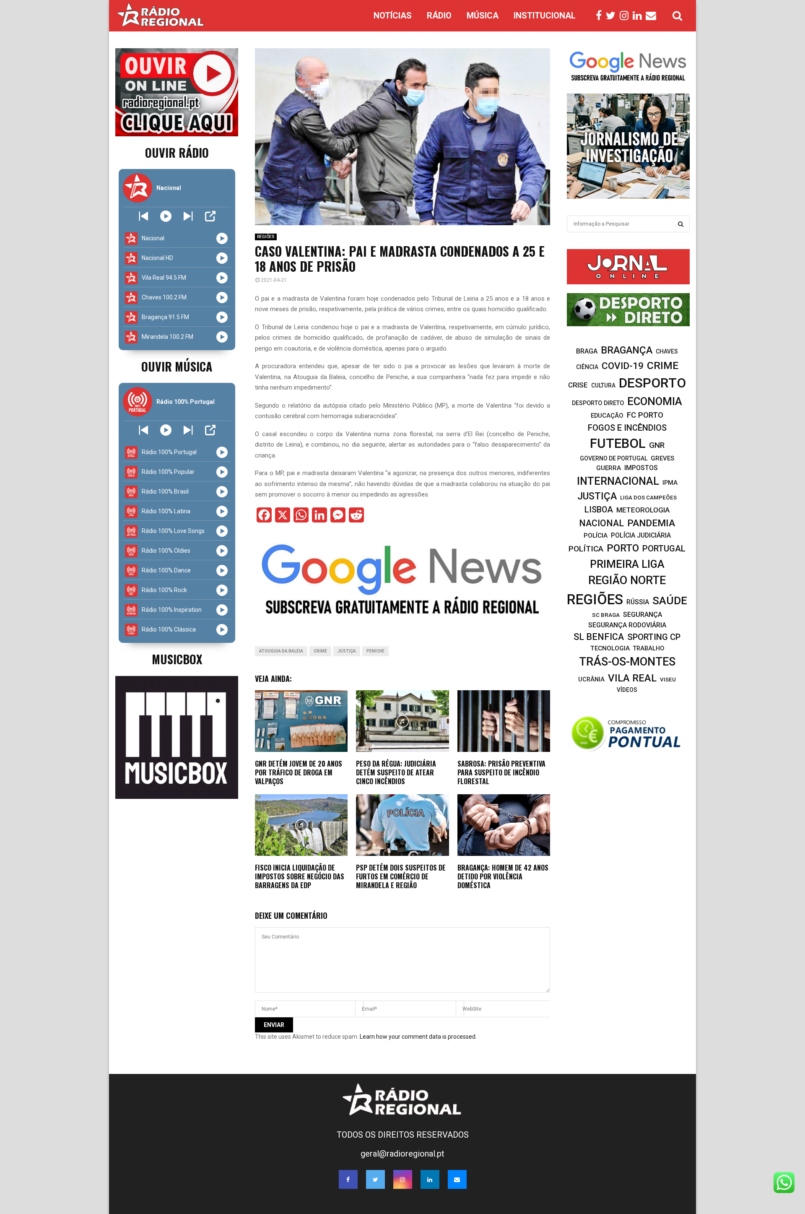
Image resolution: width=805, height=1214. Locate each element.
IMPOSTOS (641, 468)
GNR (657, 445)
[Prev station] (188, 216)
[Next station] (144, 216)
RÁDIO (439, 15)
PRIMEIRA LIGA (627, 564)
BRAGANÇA (626, 350)
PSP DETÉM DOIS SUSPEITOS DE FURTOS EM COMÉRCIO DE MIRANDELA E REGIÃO (401, 876)
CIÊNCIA (587, 367)
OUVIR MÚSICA (176, 366)
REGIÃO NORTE (627, 580)
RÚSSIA (637, 602)
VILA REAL (632, 678)
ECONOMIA (654, 401)
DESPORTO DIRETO (598, 403)
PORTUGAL (664, 548)
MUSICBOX (177, 659)
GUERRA (608, 468)
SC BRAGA (606, 614)
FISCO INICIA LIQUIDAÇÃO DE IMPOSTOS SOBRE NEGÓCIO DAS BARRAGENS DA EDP (299, 876)
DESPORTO (652, 383)
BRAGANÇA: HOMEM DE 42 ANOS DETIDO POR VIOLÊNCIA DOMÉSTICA (502, 876)
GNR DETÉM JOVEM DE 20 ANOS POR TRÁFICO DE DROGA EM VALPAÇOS (298, 772)
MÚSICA (483, 15)
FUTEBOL (618, 443)
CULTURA (603, 385)
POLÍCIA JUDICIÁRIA (641, 535)
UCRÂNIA (591, 679)
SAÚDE (669, 600)
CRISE (578, 385)
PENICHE (375, 651)
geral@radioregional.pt (402, 1154)
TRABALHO (648, 648)
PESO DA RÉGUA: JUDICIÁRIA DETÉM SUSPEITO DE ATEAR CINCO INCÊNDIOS (396, 772)
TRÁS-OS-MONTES (627, 661)
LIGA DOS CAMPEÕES (648, 497)
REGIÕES (266, 236)
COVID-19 (623, 366)
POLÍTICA (586, 549)
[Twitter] (613, 15)
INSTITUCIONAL (545, 15)
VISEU (668, 679)
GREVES (662, 458)
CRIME (320, 651)
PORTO (623, 548)
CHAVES (667, 351)
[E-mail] (653, 15)
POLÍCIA (596, 535)
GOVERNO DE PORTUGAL (613, 458)
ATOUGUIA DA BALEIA (281, 651)
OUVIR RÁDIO (177, 152)
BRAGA (586, 351)
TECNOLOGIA (610, 648)
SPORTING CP (653, 637)
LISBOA (598, 510)
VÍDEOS (627, 689)
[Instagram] (626, 15)
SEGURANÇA (642, 615)
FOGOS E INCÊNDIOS (627, 428)
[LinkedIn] (639, 15)
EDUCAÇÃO (607, 415)
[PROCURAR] (681, 224)
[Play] (166, 216)
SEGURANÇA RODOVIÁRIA (627, 625)
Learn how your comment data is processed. (418, 1036)
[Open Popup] (210, 216)
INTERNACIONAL (618, 481)
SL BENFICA (599, 637)
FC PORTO (645, 415)
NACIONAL (601, 523)
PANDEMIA (651, 523)
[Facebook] (601, 15)
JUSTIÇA (347, 651)
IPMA (670, 482)
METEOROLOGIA (643, 510)
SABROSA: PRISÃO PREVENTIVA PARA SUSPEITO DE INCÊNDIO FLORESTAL (501, 772)
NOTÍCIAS (393, 15)
